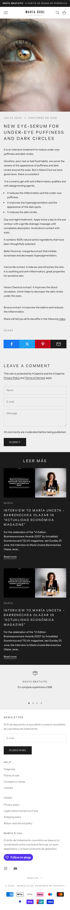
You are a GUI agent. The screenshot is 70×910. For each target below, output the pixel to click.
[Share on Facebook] (11, 344)
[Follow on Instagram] (5, 868)
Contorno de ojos (42, 117)
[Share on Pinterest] (43, 344)
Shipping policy (12, 817)
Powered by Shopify (50, 886)
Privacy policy (11, 804)
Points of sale (11, 775)
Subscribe (17, 750)
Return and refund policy (18, 823)
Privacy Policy (12, 378)
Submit (15, 442)
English (33, 878)
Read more (10, 556)
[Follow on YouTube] (15, 868)
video (62, 319)
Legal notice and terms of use (21, 811)
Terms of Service (35, 378)
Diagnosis (9, 769)
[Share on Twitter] (27, 344)
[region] (35, 684)
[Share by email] (58, 344)
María (8, 503)
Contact (8, 787)
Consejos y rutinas (14, 781)
